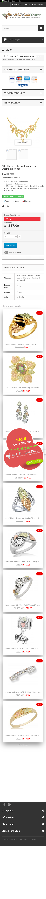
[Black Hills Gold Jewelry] (23, 1)
